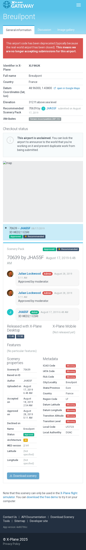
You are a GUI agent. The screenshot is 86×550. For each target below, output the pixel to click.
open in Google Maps (68, 88)
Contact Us (10, 517)
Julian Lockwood (29, 273)
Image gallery (66, 29)
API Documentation (33, 517)
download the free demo (42, 497)
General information (18, 30)
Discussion (44, 29)
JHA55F (51, 108)
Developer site (39, 521)
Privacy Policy (11, 543)
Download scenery (25, 475)
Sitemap (19, 521)
